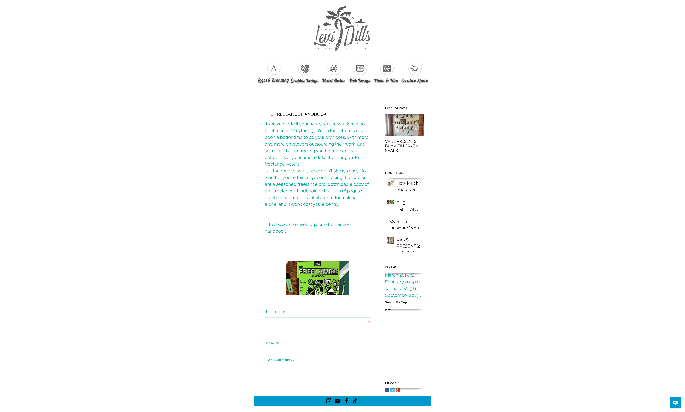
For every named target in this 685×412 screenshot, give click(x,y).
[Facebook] (346, 400)
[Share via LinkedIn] (284, 311)
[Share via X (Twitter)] (275, 311)
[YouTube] (337, 400)
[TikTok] (355, 400)
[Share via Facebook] (266, 311)
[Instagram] (328, 400)
